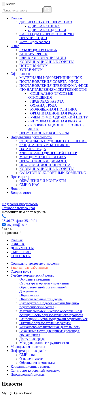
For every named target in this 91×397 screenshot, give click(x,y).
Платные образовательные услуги (45, 323)
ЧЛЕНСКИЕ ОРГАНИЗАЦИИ (42, 58)
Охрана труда (21, 271)
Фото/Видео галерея (34, 42)
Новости (17, 188)
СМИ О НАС (29, 184)
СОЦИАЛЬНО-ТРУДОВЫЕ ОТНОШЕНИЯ (53, 141)
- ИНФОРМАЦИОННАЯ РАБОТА (55, 121)
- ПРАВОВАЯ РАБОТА (46, 101)
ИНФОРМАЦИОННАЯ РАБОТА (45, 165)
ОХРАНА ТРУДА (32, 149)
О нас (15, 46)
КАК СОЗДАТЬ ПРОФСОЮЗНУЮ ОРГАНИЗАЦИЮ (46, 36)
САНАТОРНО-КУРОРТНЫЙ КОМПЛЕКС (52, 173)
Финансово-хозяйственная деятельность (49, 327)
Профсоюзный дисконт (28, 374)
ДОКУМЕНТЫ (22, 248)
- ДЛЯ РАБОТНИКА (44, 26)
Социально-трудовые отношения (35, 263)
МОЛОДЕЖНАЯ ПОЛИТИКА (42, 157)
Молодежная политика (28, 347)
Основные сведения (34, 279)
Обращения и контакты (37, 362)
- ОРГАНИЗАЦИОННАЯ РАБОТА (55, 113)
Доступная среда (32, 339)
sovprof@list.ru (17, 225)
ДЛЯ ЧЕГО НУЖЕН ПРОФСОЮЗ (45, 22)
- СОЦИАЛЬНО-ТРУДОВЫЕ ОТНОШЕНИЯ (50, 95)
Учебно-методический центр (32, 275)
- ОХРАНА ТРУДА (42, 105)
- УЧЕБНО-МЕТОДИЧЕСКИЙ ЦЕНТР (58, 117)
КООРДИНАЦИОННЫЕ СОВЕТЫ (46, 62)
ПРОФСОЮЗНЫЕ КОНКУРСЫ (44, 133)
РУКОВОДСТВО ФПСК (38, 50)
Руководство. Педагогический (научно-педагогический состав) (49, 305)
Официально (20, 74)
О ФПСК (18, 244)
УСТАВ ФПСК (31, 70)
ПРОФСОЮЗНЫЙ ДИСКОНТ (43, 161)
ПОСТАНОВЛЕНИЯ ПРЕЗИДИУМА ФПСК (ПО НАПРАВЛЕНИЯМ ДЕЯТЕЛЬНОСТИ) (53, 87)
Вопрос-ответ (21, 192)
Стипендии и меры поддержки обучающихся (53, 319)
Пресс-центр (20, 177)
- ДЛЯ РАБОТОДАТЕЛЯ (47, 30)
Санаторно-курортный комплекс (35, 370)
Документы (28, 291)
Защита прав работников (29, 267)
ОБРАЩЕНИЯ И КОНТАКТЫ (42, 181)
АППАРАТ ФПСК (33, 54)
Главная (17, 18)
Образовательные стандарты (41, 299)
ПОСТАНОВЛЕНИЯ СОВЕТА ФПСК (48, 81)
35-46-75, (9, 221)
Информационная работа (29, 351)
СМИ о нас (27, 354)
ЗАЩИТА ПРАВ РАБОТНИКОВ (44, 145)
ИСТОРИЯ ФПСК (33, 66)
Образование (29, 295)
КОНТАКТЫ (21, 256)
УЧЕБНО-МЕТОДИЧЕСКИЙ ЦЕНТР (48, 153)
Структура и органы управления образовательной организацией (44, 285)
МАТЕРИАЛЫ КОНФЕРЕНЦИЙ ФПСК (50, 77)
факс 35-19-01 (26, 221)
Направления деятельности (31, 137)
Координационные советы (31, 366)
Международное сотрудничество (44, 343)
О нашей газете (31, 358)
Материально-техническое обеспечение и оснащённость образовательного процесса (51, 313)
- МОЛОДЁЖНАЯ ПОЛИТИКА (52, 109)
